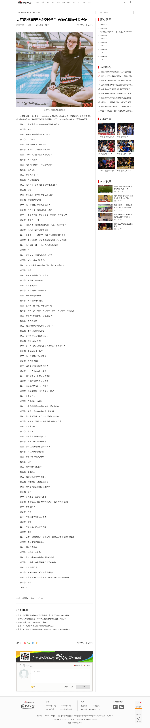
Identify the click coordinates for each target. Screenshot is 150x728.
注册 (71, 687)
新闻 (37, 2)
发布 (83, 687)
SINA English (91, 716)
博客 (63, 2)
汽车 (79, 2)
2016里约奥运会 (21, 12)
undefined (103, 25)
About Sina (49, 716)
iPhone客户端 (51, 706)
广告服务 (57, 716)
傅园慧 (25, 598)
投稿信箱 (97, 706)
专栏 (73, 2)
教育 (84, 2)
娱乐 (53, 2)
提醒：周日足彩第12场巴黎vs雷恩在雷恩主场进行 (36, 626)
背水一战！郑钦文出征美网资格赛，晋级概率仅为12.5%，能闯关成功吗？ (45, 629)
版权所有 (78, 723)
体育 (42, 2)
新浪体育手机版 (66, 709)
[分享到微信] (28, 643)
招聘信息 (73, 716)
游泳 (34, 12)
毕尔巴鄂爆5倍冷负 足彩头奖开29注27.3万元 (34, 622)
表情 (33, 687)
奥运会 (40, 598)
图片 (68, 2)
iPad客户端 (50, 709)
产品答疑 (110, 716)
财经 (48, 2)
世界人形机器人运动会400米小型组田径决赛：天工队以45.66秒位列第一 (44, 615)
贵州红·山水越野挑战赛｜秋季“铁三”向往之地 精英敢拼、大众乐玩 (42, 619)
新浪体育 (25, 2)
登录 (66, 687)
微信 (121, 707)
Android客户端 (65, 706)
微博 (47, 25)
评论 (91, 25)
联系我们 (65, 716)
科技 (58, 2)
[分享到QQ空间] (36, 643)
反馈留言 (84, 706)
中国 (29, 12)
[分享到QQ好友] (32, 643)
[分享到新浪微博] (24, 643)
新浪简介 (40, 716)
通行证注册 (101, 716)
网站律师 (81, 716)
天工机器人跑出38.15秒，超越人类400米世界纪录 (117, 32)
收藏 (82, 25)
